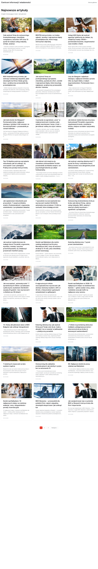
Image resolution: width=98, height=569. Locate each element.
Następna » (54, 427)
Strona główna (92, 2)
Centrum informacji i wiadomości (16, 2)
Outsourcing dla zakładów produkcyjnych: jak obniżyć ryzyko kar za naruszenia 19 (48, 366)
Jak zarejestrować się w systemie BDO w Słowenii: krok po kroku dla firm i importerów (80, 403)
